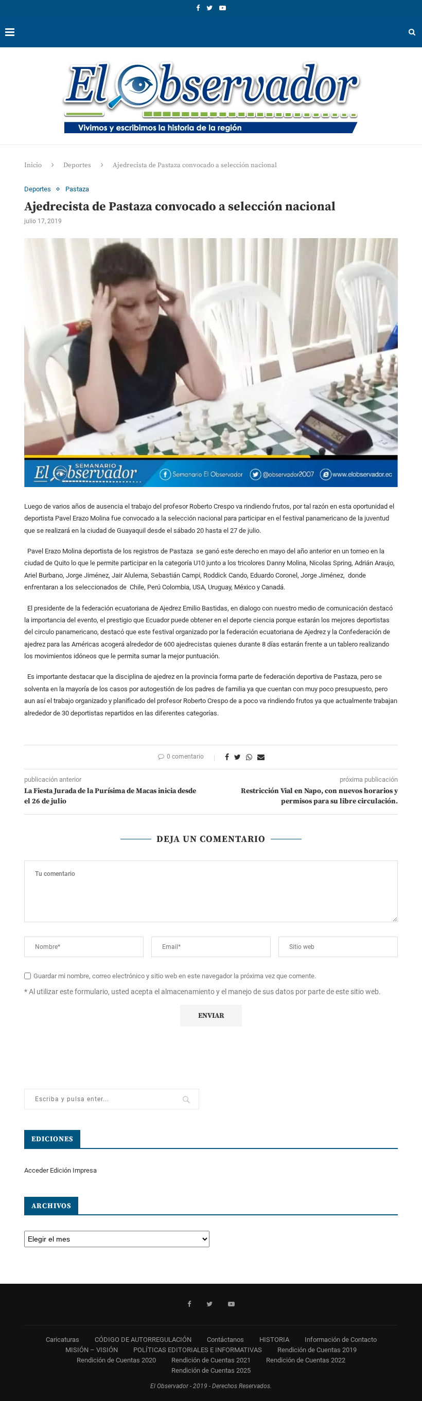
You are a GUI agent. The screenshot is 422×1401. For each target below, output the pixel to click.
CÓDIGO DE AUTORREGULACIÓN (143, 1339)
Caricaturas (62, 1339)
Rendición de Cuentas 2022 (305, 1360)
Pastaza (77, 189)
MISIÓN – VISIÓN (91, 1350)
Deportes (77, 165)
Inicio (33, 165)
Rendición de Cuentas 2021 (211, 1360)
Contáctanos (225, 1339)
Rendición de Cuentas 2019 (317, 1350)
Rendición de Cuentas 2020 (116, 1360)
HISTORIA (274, 1339)
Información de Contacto (341, 1339)
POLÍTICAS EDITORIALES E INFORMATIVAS (197, 1350)
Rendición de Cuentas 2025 (211, 1370)
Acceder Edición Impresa (60, 1170)
